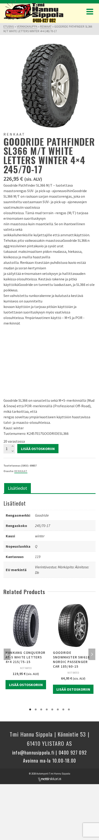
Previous (7, 654)
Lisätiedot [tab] (17, 488)
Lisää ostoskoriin (38, 448)
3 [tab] (41, 709)
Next (91, 654)
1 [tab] (30, 709)
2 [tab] (35, 709)
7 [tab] (63, 709)
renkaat (20, 471)
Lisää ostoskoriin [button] (26, 684)
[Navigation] (90, 11)
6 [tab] (57, 709)
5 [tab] (52, 709)
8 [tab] (69, 709)
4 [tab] (46, 709)
